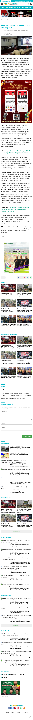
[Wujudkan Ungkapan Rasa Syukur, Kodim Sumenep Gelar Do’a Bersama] (5, 449)
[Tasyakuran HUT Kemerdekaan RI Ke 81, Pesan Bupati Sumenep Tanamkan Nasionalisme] (24, 303)
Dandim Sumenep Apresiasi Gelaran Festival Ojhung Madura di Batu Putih (20, 492)
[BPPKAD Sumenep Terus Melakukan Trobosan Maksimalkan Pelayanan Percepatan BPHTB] (16, 461)
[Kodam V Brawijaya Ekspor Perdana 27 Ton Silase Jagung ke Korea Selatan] (16, 479)
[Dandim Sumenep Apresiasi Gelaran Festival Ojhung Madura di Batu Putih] (16, 487)
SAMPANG (21, 674)
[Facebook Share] (18, 277)
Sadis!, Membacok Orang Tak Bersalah (19, 454)
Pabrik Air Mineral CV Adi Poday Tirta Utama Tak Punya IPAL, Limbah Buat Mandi (20, 474)
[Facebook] (9, 708)
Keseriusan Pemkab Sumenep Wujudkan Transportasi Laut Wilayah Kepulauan (24, 326)
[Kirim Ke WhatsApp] (31, 277)
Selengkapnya (16, 531)
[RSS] (24, 708)
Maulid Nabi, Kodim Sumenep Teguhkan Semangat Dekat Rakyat (24, 295)
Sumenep (4, 674)
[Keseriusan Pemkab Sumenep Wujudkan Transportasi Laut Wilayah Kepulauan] (24, 319)
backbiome (3, 389)
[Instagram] (18, 708)
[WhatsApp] (21, 708)
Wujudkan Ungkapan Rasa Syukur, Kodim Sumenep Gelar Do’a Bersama (20, 448)
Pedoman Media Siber (17, 714)
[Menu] (2, 4)
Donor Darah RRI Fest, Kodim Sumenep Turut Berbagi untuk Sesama (8, 326)
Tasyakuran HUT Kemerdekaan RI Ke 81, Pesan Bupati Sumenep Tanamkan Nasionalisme (24, 310)
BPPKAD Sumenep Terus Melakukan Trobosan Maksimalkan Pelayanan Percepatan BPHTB (21, 465)
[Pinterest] (15, 708)
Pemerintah (7, 23)
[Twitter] (12, 708)
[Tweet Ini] (21, 277)
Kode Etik (13, 712)
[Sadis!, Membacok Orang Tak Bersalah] (5, 455)
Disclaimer (24, 712)
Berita (2, 23)
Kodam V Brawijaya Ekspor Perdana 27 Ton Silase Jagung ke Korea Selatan (20, 483)
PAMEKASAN (12, 674)
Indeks (7, 712)
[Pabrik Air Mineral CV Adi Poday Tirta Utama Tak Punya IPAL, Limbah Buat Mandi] (16, 470)
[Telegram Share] (27, 277)
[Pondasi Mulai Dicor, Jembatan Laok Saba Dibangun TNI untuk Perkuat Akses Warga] (8, 303)
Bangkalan (4, 677)
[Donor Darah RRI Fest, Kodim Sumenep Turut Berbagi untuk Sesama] (8, 319)
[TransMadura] (11, 4)
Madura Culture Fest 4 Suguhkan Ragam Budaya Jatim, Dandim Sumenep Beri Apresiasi (8, 295)
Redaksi (18, 712)
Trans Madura (7, 33)
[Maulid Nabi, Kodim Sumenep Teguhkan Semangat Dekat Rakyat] (24, 288)
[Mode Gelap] (28, 4)
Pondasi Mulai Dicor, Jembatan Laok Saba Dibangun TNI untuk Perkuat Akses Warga (8, 310)
